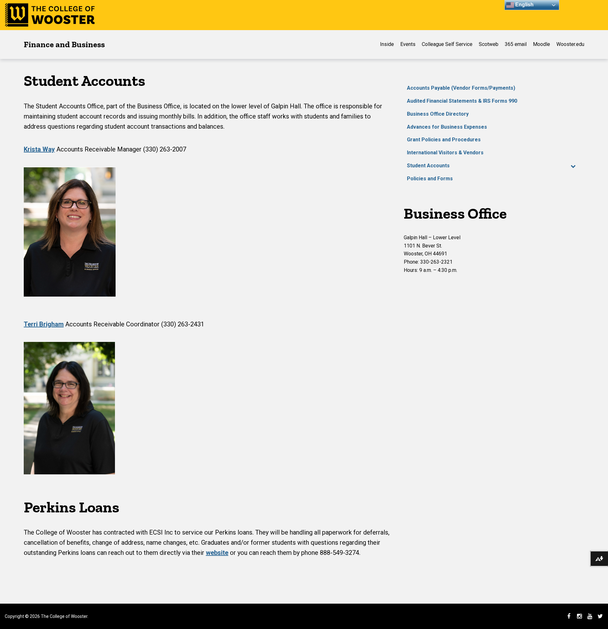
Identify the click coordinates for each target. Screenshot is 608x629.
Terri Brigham (44, 324)
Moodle (541, 44)
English (524, 4)
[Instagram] (579, 616)
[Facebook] (569, 616)
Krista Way (39, 149)
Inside (387, 44)
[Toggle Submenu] (573, 165)
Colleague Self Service (447, 44)
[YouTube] (589, 616)
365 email (516, 44)
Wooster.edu (570, 44)
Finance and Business (64, 44)
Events (407, 44)
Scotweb (488, 44)
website (217, 552)
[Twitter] (600, 616)
